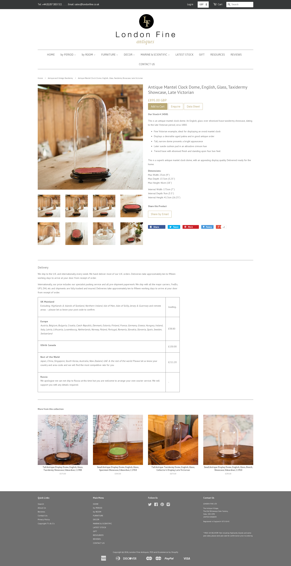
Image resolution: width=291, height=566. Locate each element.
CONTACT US (147, 64)
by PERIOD (67, 54)
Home (40, 78)
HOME (51, 54)
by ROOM (88, 54)
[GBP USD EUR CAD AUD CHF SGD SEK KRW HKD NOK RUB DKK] (203, 4)
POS (151, 552)
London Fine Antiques (139, 552)
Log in (190, 4)
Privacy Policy (44, 519)
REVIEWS (236, 54)
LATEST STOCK (184, 54)
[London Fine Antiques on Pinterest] (162, 505)
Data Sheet (193, 106)
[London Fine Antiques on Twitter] (150, 505)
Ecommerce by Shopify (168, 552)
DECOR (128, 54)
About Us (42, 508)
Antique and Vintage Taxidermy (60, 78)
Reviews (41, 511)
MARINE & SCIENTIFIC (154, 54)
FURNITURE (108, 54)
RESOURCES (217, 54)
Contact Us (42, 515)
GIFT (202, 54)
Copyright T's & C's (46, 523)
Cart (220, 4)
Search (41, 504)
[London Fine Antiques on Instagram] (168, 505)
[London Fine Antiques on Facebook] (156, 505)
